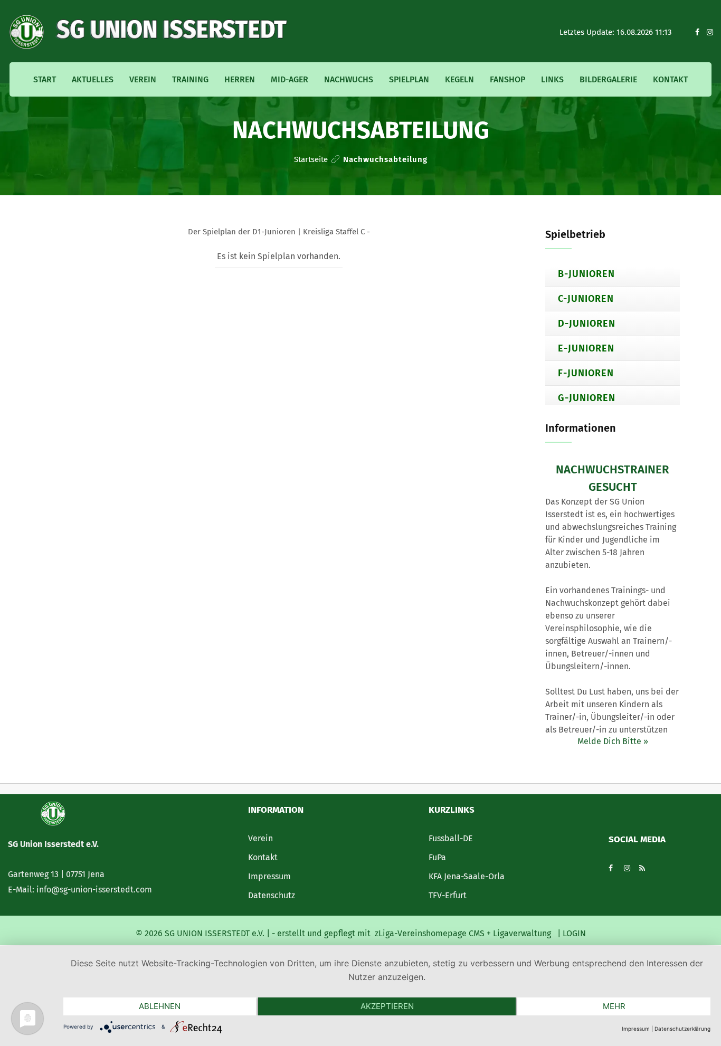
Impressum (269, 876)
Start (44, 79)
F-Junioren (586, 373)
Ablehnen (160, 1006)
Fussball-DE (451, 838)
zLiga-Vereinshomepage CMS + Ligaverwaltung (463, 933)
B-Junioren (586, 274)
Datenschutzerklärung (682, 1028)
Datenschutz (271, 895)
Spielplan (409, 79)
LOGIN (573, 933)
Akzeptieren (387, 1006)
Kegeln (459, 79)
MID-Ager (289, 79)
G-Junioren (586, 398)
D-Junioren (586, 323)
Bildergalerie (608, 79)
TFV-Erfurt (448, 895)
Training (190, 79)
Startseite (311, 159)
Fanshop (507, 79)
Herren (239, 79)
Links (552, 79)
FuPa (437, 857)
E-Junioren (586, 348)
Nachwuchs (348, 79)
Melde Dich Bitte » (612, 741)
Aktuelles (92, 79)
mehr (614, 1006)
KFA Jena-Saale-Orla (467, 876)
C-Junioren (586, 299)
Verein (142, 79)
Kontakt (670, 79)
